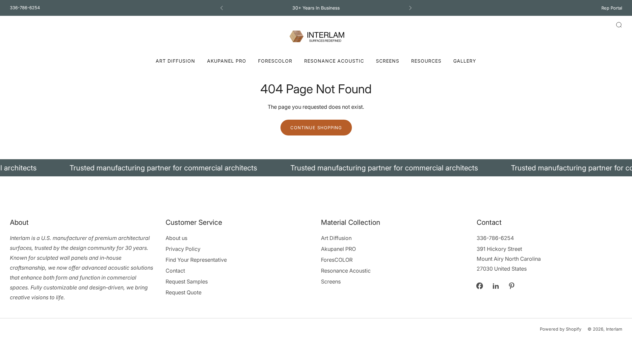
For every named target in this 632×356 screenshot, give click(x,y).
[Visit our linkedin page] (496, 286)
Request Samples (187, 281)
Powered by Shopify (560, 329)
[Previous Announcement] (221, 8)
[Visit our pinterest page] (512, 286)
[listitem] (316, 8)
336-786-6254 (25, 7)
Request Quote (183, 292)
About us (176, 238)
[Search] (619, 24)
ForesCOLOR (275, 61)
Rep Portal (611, 8)
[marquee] (316, 167)
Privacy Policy (183, 249)
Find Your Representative (196, 259)
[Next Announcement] (410, 8)
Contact (175, 270)
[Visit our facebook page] (480, 286)
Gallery (464, 61)
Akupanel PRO (226, 61)
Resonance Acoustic (334, 61)
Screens (387, 61)
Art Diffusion (175, 61)
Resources (426, 61)
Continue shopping (316, 127)
